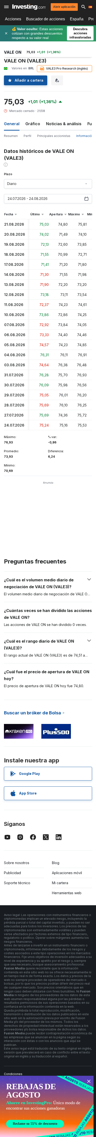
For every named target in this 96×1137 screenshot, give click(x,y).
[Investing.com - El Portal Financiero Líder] (29, 7)
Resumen (11, 136)
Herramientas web (66, 893)
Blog (55, 863)
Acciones (13, 19)
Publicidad (12, 873)
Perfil (27, 136)
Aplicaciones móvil (67, 873)
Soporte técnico (17, 883)
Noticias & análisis (63, 123)
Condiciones (13, 1074)
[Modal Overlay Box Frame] (47, 1106)
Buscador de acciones (45, 19)
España (76, 19)
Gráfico (32, 123)
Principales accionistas (53, 136)
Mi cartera (60, 883)
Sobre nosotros (16, 863)
